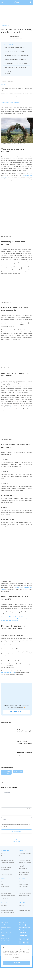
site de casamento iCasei (8, 672)
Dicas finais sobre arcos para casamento (15, 67)
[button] (2, 2)
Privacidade (16, 954)
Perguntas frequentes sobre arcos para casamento (15, 72)
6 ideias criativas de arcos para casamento (16, 63)
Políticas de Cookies (7, 954)
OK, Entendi (16, 962)
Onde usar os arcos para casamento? (15, 47)
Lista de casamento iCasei (14, 407)
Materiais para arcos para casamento (15, 51)
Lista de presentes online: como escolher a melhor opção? (24, 754)
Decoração (4, 25)
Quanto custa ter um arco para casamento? (16, 59)
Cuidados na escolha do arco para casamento (17, 55)
